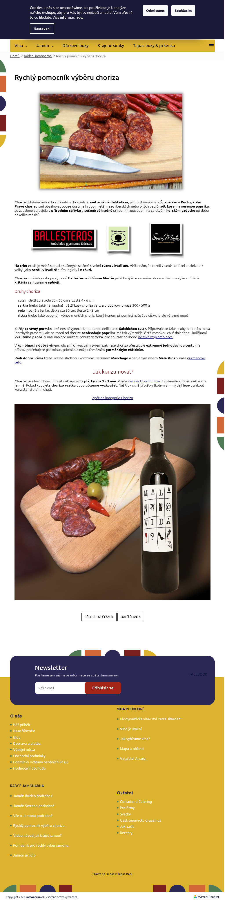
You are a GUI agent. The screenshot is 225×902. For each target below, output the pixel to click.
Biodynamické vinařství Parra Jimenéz (150, 719)
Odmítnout (155, 10)
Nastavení (42, 28)
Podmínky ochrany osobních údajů (40, 762)
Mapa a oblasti (132, 748)
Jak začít (127, 826)
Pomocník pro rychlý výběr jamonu (40, 845)
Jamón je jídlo (24, 855)
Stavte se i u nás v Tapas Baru (112, 874)
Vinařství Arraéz (133, 758)
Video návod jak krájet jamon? (37, 835)
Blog (16, 737)
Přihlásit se (103, 688)
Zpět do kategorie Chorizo (112, 397)
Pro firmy (127, 808)
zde (79, 17)
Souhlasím (183, 10)
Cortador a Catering (136, 802)
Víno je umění (131, 729)
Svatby (125, 814)
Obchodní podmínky (29, 756)
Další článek (130, 617)
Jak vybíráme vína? (135, 739)
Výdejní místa (24, 750)
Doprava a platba (27, 743)
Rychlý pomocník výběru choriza (39, 825)
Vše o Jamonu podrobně (33, 815)
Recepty (126, 833)
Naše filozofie (24, 731)
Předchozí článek (99, 617)
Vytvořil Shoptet (208, 896)
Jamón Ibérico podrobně (33, 796)
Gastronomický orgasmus (140, 820)
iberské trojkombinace (155, 336)
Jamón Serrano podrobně (33, 806)
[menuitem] (21, 46)
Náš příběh (21, 725)
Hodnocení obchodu (29, 768)
